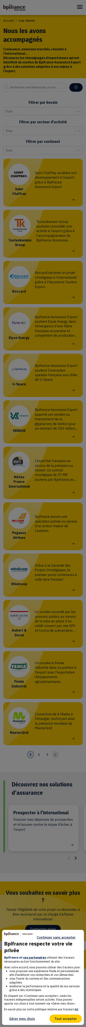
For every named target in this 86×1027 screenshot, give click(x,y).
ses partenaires (34, 957)
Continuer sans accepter (56, 937)
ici (76, 1009)
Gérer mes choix (22, 1019)
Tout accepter (65, 1019)
